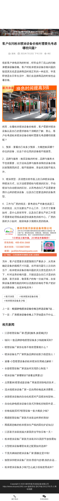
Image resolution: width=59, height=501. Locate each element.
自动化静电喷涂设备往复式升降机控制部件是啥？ (31, 403)
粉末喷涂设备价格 (29, 296)
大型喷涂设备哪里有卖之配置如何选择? (26, 446)
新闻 (13, 53)
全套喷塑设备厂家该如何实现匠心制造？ (26, 368)
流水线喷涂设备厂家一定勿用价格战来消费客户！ (31, 389)
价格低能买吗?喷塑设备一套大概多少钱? (27, 411)
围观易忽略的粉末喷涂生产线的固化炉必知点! (29, 425)
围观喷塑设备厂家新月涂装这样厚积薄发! (27, 417)
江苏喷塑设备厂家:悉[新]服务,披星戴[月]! (26, 333)
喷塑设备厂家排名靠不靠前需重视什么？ (26, 347)
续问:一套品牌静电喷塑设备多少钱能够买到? (29, 340)
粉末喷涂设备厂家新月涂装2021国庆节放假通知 (30, 439)
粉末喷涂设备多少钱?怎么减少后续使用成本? (29, 467)
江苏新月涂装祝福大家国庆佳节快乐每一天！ (29, 432)
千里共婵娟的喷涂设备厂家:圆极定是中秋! (27, 453)
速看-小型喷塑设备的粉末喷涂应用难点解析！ (29, 361)
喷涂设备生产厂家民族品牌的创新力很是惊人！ (30, 354)
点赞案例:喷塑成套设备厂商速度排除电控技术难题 (31, 382)
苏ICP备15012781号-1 (45, 486)
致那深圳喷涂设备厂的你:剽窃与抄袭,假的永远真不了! (31, 460)
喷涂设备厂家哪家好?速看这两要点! (24, 375)
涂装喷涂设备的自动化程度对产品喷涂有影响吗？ (31, 396)
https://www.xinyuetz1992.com (15, 486)
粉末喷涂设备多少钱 (15, 300)
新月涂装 (10, 296)
